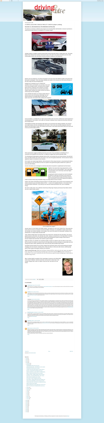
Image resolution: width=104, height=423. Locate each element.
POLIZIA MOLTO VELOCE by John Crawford (33, 368)
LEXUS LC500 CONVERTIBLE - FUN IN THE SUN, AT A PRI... (36, 380)
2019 (27, 400)
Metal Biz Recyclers (31, 312)
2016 (27, 404)
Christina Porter (30, 285)
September (28, 388)
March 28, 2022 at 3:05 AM (35, 299)
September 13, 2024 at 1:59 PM (38, 312)
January (28, 398)
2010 (27, 411)
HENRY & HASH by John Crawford (32, 383)
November (28, 364)
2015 (27, 405)
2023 (27, 358)
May (27, 393)
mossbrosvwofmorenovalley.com (47, 286)
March (28, 396)
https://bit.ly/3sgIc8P (34, 316)
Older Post (71, 351)
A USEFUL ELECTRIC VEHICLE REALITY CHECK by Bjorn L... (36, 369)
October (28, 387)
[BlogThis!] (40, 279)
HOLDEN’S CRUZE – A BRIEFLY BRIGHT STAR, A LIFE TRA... (36, 374)
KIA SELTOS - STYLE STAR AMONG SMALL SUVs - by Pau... (35, 375)
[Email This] (39, 279)
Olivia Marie (29, 320)
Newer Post (27, 351)
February (28, 397)
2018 (27, 401)
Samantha (29, 291)
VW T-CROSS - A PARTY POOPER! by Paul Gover (34, 378)
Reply (28, 288)
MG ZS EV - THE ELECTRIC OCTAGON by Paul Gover (35, 370)
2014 (27, 406)
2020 (27, 362)
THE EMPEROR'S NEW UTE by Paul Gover (33, 365)
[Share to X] (41, 279)
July (27, 391)
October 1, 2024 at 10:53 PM (35, 320)
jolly (28, 328)
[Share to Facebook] (42, 279)
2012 (27, 409)
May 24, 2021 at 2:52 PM (36, 285)
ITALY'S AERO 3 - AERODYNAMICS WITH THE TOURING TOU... (36, 379)
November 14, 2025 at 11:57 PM (34, 328)
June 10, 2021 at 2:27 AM (34, 291)
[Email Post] (37, 279)
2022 (27, 359)
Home (49, 351)
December (28, 363)
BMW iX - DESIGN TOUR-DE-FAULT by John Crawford (35, 373)
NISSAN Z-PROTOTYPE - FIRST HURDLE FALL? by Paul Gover (36, 384)
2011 (27, 410)
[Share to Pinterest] (43, 279)
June (27, 392)
